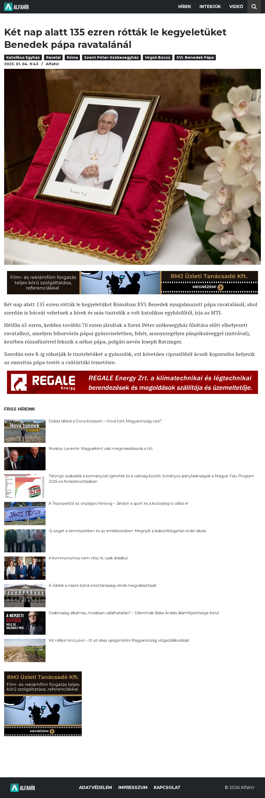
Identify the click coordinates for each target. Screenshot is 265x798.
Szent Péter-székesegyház (111, 57)
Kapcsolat (167, 787)
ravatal (53, 57)
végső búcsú (157, 57)
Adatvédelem (95, 787)
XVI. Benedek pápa (195, 57)
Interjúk (210, 6)
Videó (236, 6)
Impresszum (133, 787)
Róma (72, 57)
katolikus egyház (23, 57)
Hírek (184, 6)
